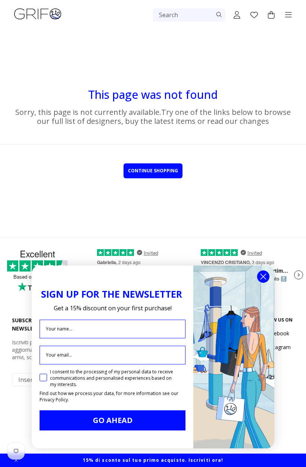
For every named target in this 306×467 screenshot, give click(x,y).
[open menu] (288, 15)
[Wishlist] (254, 15)
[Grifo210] (37, 19)
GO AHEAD (112, 420)
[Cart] (271, 15)
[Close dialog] (263, 276)
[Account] (237, 15)
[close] (16, 460)
